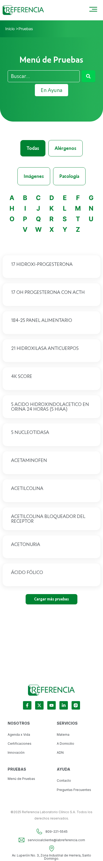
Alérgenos (65, 148)
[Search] (88, 76)
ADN (60, 752)
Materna (63, 735)
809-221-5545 (56, 832)
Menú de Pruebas (21, 779)
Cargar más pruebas (51, 599)
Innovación (16, 752)
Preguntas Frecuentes (74, 790)
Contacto (64, 781)
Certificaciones (19, 744)
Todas (33, 148)
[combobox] (43, 76)
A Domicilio (65, 744)
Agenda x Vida (19, 735)
